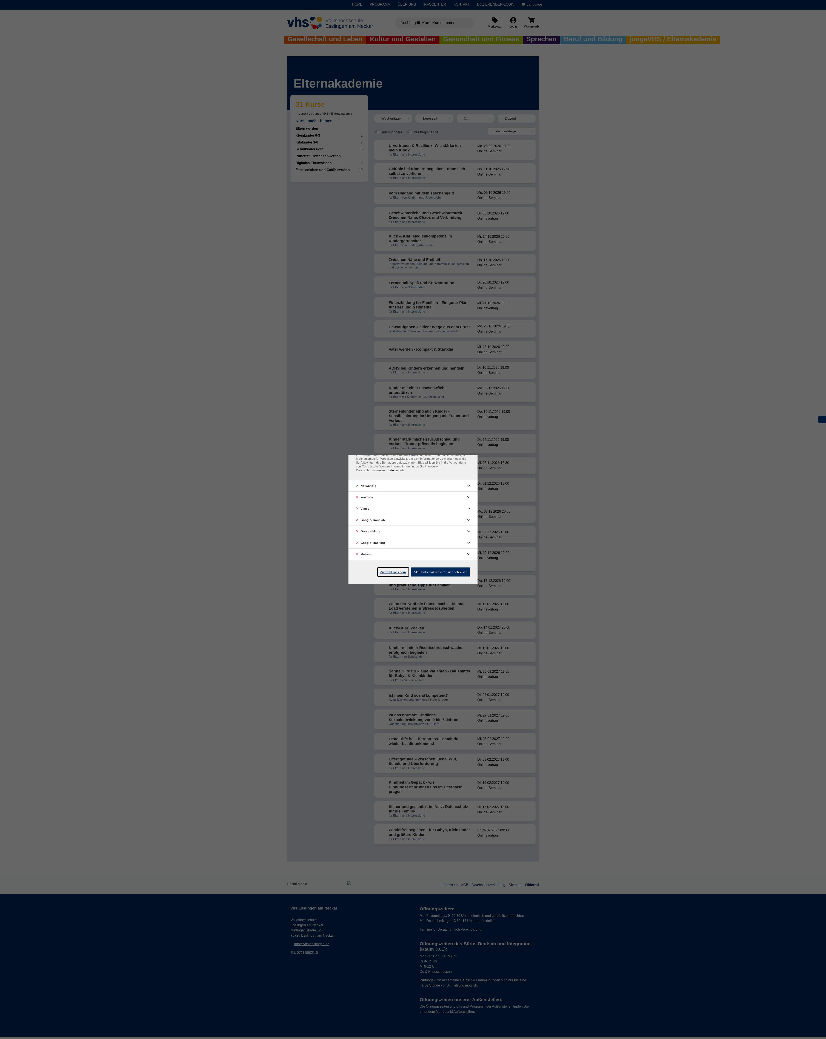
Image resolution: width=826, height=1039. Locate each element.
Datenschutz (395, 470)
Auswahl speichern (393, 572)
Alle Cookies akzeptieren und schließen (440, 572)
